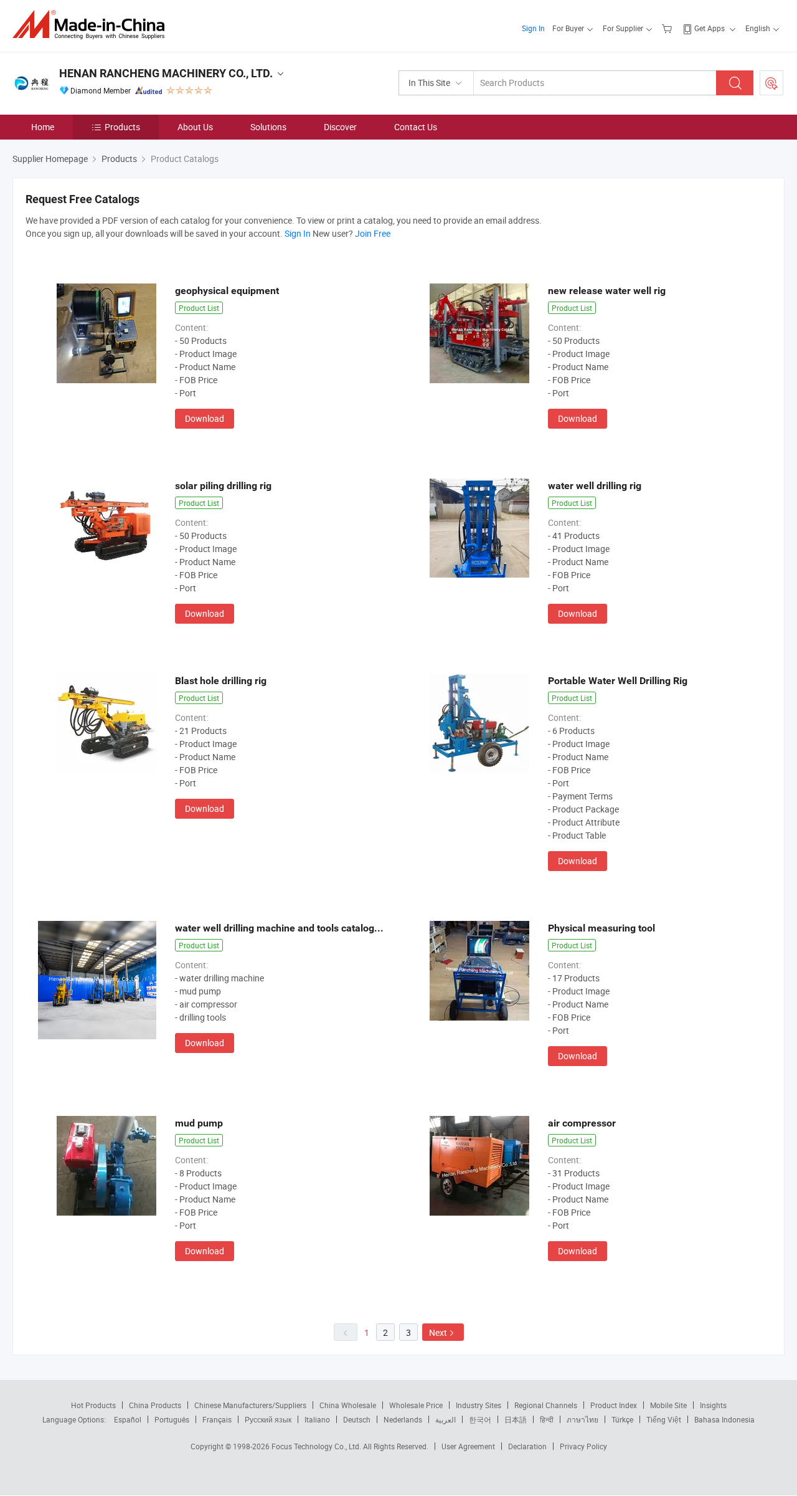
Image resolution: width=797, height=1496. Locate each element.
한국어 (480, 1419)
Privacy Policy (583, 1446)
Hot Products (93, 1405)
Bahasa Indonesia (724, 1419)
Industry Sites (478, 1405)
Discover (340, 127)
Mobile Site (668, 1405)
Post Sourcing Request (771, 82)
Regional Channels (545, 1405)
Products (122, 127)
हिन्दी (547, 1419)
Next (438, 1332)
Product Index (613, 1405)
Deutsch (356, 1419)
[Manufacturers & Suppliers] (92, 24)
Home (42, 127)
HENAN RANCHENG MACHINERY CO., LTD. (166, 73)
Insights (713, 1405)
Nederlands (403, 1419)
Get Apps (709, 28)
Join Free (372, 233)
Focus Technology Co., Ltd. (317, 1446)
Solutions (268, 127)
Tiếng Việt (663, 1419)
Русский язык (268, 1419)
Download (204, 418)
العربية (445, 1419)
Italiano (317, 1419)
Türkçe (622, 1419)
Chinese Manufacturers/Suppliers (250, 1405)
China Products (155, 1405)
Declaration (527, 1446)
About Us (195, 127)
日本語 (515, 1419)
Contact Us (415, 127)
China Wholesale (347, 1405)
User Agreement (468, 1446)
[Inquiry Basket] (668, 28)
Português (171, 1419)
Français (217, 1419)
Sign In (533, 28)
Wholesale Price (416, 1405)
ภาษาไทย (582, 1419)
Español (127, 1419)
